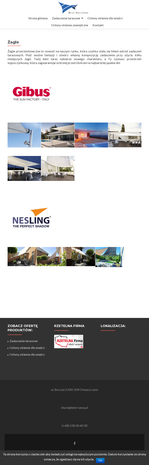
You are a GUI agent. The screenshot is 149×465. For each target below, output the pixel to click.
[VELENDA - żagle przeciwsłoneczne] (24, 135)
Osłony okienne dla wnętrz (105, 18)
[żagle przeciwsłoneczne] (22, 256)
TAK (100, 460)
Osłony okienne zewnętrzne (69, 25)
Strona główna (38, 18)
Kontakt (98, 25)
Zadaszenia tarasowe (66, 18)
